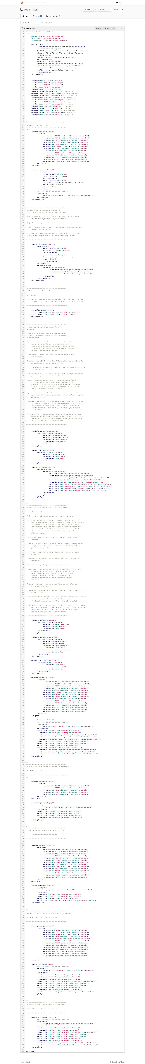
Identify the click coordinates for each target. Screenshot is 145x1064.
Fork (116, 10)
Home (28, 3)
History (107, 28)
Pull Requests (54, 16)
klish (35, 9)
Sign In (120, 3)
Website (122, 1062)
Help (44, 3)
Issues (38, 16)
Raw (113, 28)
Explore (36, 3)
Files (26, 16)
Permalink (99, 28)
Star (103, 10)
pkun (27, 9)
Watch (89, 10)
